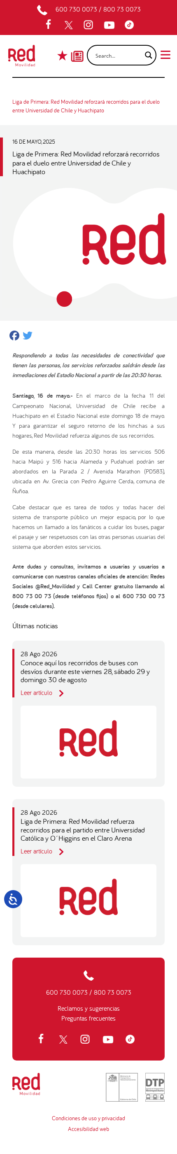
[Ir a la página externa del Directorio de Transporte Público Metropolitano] (155, 1087)
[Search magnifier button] (146, 55)
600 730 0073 (76, 9)
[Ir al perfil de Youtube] (110, 25)
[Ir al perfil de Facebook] (51, 25)
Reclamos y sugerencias (89, 1008)
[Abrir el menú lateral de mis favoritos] (63, 55)
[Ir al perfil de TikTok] (131, 25)
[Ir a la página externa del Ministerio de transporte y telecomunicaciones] (122, 1087)
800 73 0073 (122, 9)
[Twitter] (27, 336)
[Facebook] (14, 336)
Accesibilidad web (88, 1129)
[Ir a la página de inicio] (21, 58)
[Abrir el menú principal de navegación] (165, 54)
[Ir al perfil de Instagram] (89, 25)
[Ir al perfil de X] (69, 25)
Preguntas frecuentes (88, 1018)
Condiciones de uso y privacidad (88, 1118)
